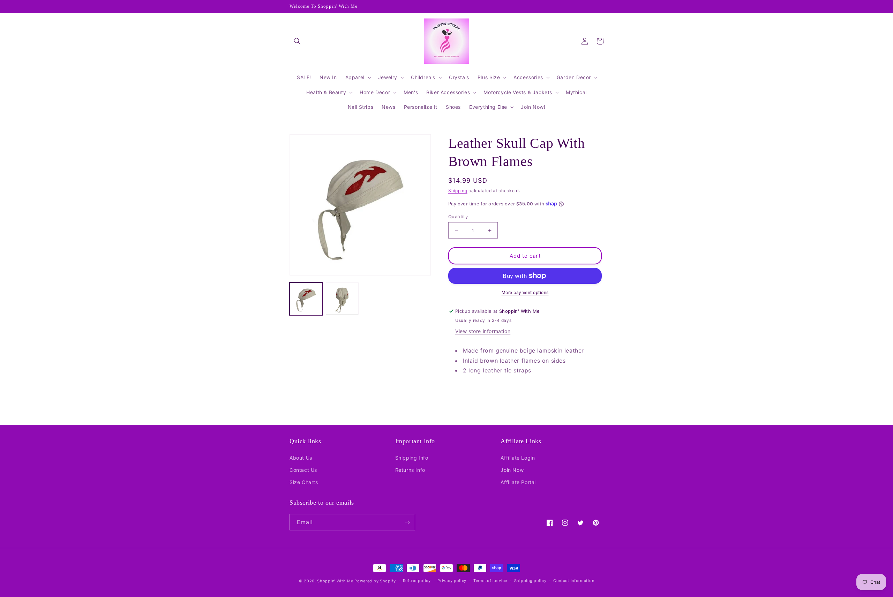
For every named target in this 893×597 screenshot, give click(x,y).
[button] (297, 41)
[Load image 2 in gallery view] (342, 298)
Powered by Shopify (375, 581)
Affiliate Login (518, 458)
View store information (482, 331)
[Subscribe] (407, 522)
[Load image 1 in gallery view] (306, 298)
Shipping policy (530, 580)
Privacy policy (451, 580)
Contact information (573, 580)
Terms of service (490, 580)
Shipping (457, 190)
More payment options (525, 292)
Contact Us (303, 470)
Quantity (458, 216)
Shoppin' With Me (335, 581)
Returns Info (410, 470)
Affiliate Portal (518, 482)
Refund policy (417, 580)
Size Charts (304, 482)
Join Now (512, 470)
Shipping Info (411, 458)
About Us (301, 458)
